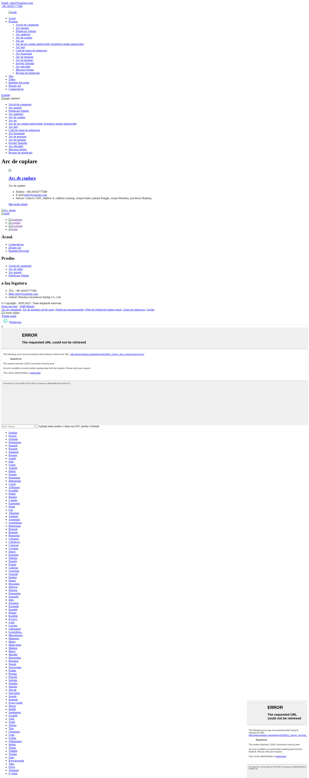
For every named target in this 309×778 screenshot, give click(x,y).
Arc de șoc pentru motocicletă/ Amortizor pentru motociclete (50, 44)
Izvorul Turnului (25, 63)
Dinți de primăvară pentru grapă (103, 309)
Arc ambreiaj (23, 34)
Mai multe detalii (18, 204)
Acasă (12, 18)
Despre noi (15, 85)
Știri (11, 76)
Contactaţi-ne (16, 89)
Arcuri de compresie (27, 24)
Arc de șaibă (16, 269)
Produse (13, 21)
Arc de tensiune (24, 56)
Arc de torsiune (24, 60)
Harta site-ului (9, 306)
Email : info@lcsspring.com (17, 2)
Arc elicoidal (23, 66)
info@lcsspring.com (35, 194)
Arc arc (20, 40)
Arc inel (20, 47)
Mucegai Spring (25, 69)
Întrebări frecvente (19, 82)
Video (12, 79)
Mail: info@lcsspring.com (23, 293)
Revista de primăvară (28, 72)
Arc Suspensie (24, 53)
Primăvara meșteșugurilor (69, 309)
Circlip (150, 309)
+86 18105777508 (11, 6)
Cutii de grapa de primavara (31, 50)
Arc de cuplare (24, 37)
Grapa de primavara (134, 309)
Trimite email (8, 316)
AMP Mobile (26, 306)
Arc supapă (22, 27)
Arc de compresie (11, 309)
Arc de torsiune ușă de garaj (38, 309)
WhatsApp (15, 322)
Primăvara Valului (26, 31)
